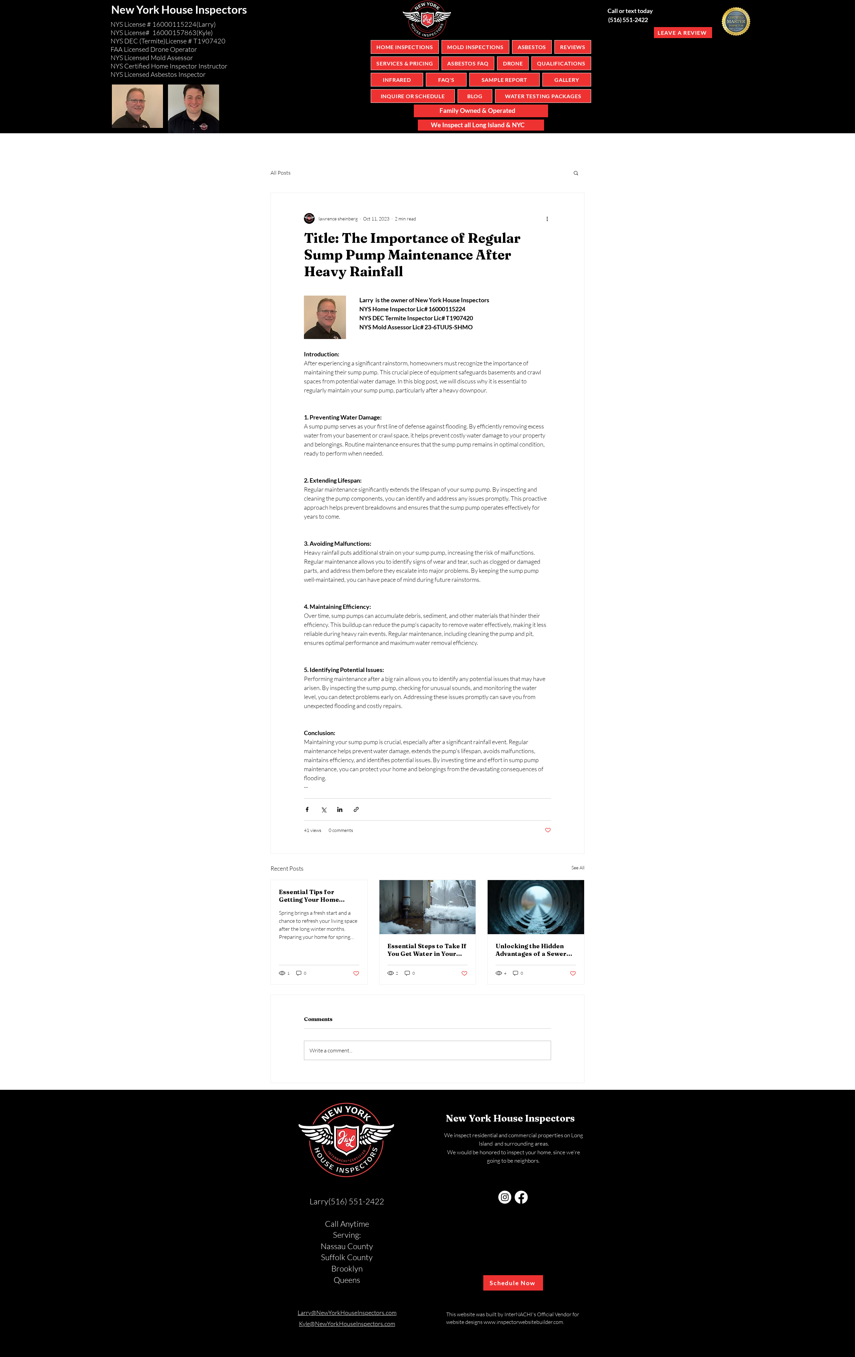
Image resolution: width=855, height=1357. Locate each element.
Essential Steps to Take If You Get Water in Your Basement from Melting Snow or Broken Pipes (427, 950)
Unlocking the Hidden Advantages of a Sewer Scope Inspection (531, 950)
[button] (576, 172)
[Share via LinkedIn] (340, 809)
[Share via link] (356, 809)
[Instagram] (504, 1197)
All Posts (281, 172)
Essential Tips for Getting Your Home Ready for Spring (309, 895)
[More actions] (547, 218)
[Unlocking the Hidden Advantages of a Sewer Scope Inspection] (536, 907)
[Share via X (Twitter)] (323, 809)
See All (577, 867)
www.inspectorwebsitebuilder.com (523, 1322)
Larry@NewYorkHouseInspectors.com (347, 1312)
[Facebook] (521, 1197)
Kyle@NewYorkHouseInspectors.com (347, 1323)
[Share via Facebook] (307, 809)
